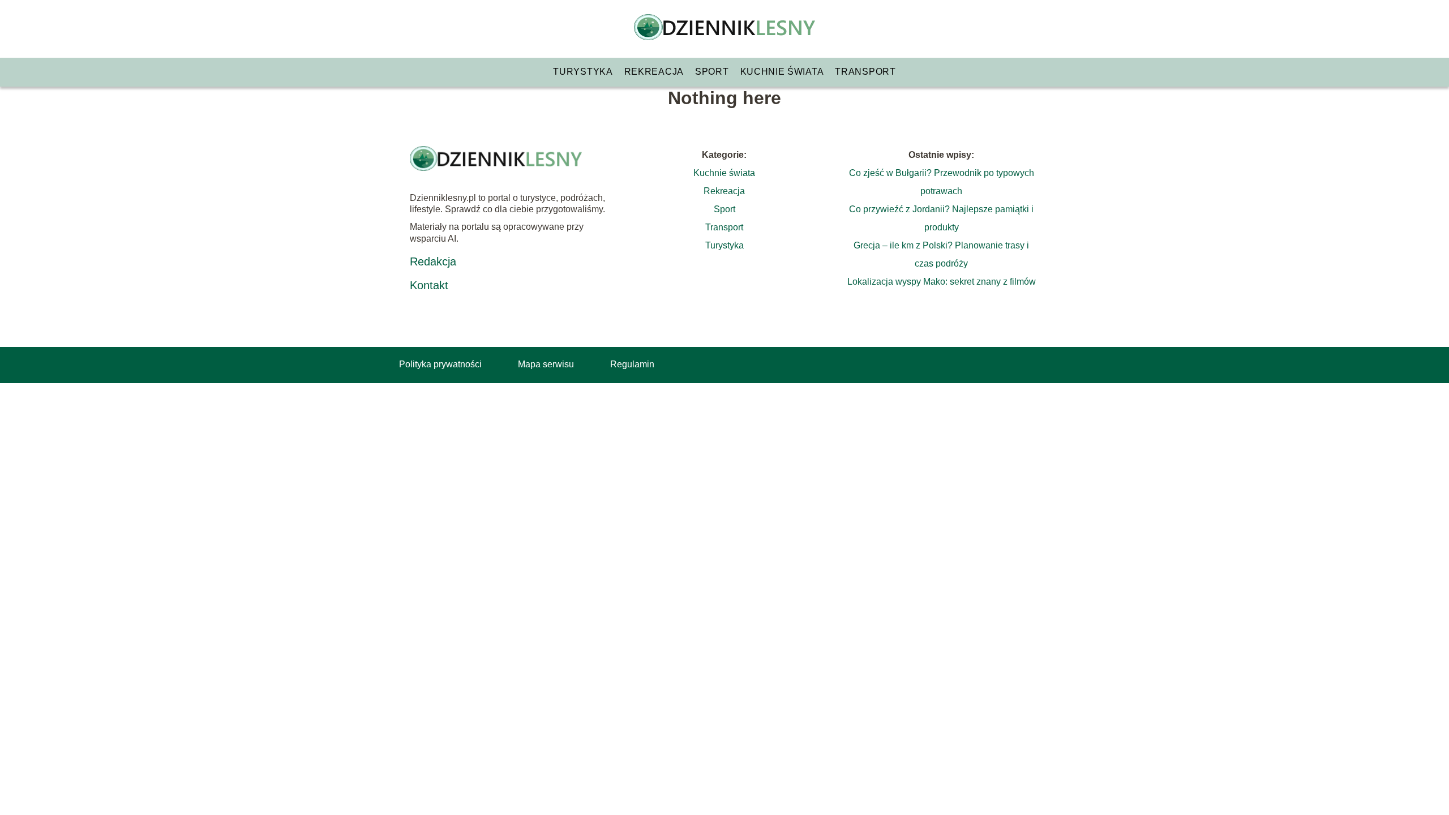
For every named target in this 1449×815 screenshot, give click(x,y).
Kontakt (429, 285)
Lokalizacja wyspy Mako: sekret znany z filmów (941, 281)
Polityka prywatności (440, 364)
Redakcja (433, 261)
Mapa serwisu (546, 364)
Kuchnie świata (782, 71)
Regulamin (632, 364)
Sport (712, 71)
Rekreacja (654, 71)
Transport (865, 71)
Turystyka (582, 71)
